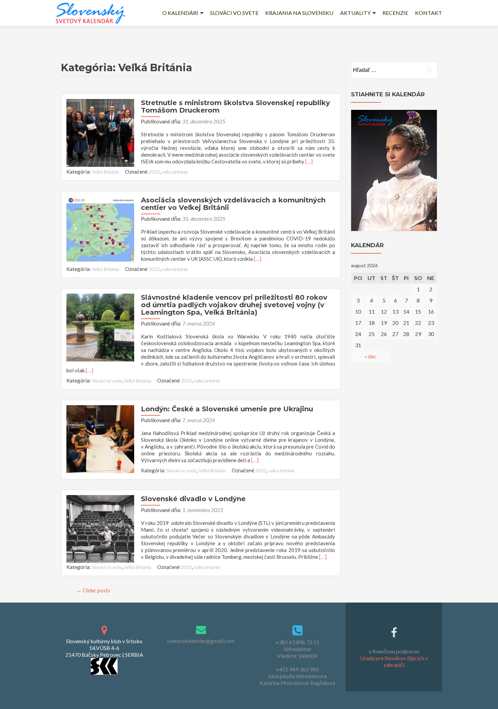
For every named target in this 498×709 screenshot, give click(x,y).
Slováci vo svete (107, 380)
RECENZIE (395, 12)
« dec (370, 356)
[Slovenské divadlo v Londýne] (100, 528)
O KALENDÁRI (180, 12)
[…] (309, 161)
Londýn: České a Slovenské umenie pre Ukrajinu (227, 409)
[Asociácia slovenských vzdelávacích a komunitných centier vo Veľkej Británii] (100, 229)
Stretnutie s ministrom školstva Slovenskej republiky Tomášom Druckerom (235, 106)
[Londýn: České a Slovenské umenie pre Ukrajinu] (100, 438)
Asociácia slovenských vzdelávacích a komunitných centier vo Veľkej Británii (233, 204)
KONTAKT (428, 12)
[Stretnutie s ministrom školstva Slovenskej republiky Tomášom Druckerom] (100, 132)
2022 (186, 380)
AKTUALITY (355, 12)
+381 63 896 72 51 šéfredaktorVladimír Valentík (297, 649)
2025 (154, 172)
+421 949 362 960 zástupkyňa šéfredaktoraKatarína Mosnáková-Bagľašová (297, 676)
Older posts (93, 590)
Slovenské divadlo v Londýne (193, 499)
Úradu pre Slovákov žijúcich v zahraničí (394, 661)
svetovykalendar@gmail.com (200, 640)
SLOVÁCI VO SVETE (234, 12)
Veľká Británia (105, 172)
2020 (186, 567)
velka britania (175, 172)
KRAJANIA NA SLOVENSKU (299, 12)
